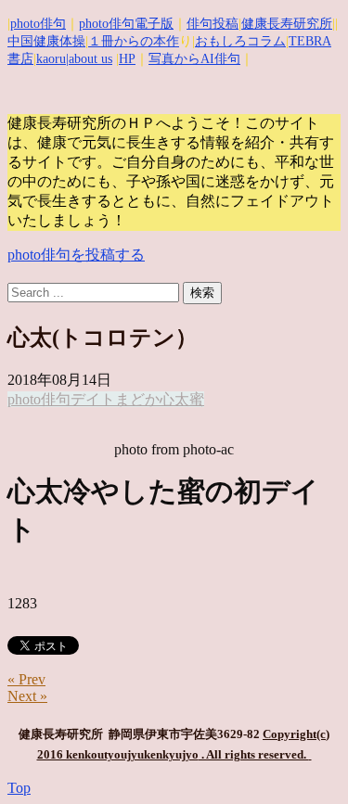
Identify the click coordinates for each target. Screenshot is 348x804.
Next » (27, 696)
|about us (89, 59)
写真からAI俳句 (194, 59)
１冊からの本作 (133, 41)
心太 (174, 399)
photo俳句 (38, 24)
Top (19, 788)
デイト (93, 399)
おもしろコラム (240, 41)
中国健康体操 (46, 41)
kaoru (51, 59)
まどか (137, 399)
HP (127, 59)
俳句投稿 (212, 24)
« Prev (26, 679)
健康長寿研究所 (286, 24)
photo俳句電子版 (126, 24)
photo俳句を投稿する (76, 254)
